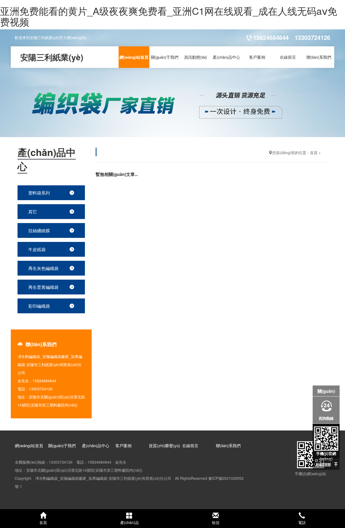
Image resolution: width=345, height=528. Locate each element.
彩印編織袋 (39, 306)
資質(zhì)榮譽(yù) (164, 445)
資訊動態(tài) (195, 57)
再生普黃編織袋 (43, 287)
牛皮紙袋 (37, 249)
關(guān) (326, 391)
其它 (32, 212)
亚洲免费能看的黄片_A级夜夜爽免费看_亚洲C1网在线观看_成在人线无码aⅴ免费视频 (168, 16)
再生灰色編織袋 (43, 268)
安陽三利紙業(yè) (51, 57)
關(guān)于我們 (164, 57)
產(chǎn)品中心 (226, 57)
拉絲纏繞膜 (39, 230)
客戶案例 (257, 57)
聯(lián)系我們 (318, 57)
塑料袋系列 (39, 193)
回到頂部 (323, 464)
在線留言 (288, 57)
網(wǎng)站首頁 (134, 57)
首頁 (314, 152)
